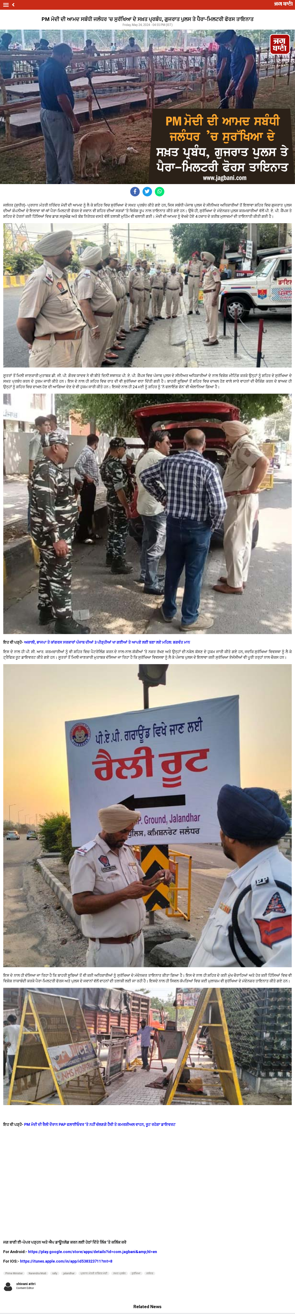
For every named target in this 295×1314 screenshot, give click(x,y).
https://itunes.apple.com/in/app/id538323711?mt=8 (66, 1261)
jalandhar (69, 1273)
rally (54, 1273)
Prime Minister (14, 1273)
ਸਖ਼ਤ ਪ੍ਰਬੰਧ (119, 1273)
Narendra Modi (37, 1273)
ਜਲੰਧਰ (149, 1273)
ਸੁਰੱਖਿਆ (136, 1273)
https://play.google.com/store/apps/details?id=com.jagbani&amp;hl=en (92, 1251)
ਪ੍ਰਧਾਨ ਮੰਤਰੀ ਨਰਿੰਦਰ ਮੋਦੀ (94, 1273)
